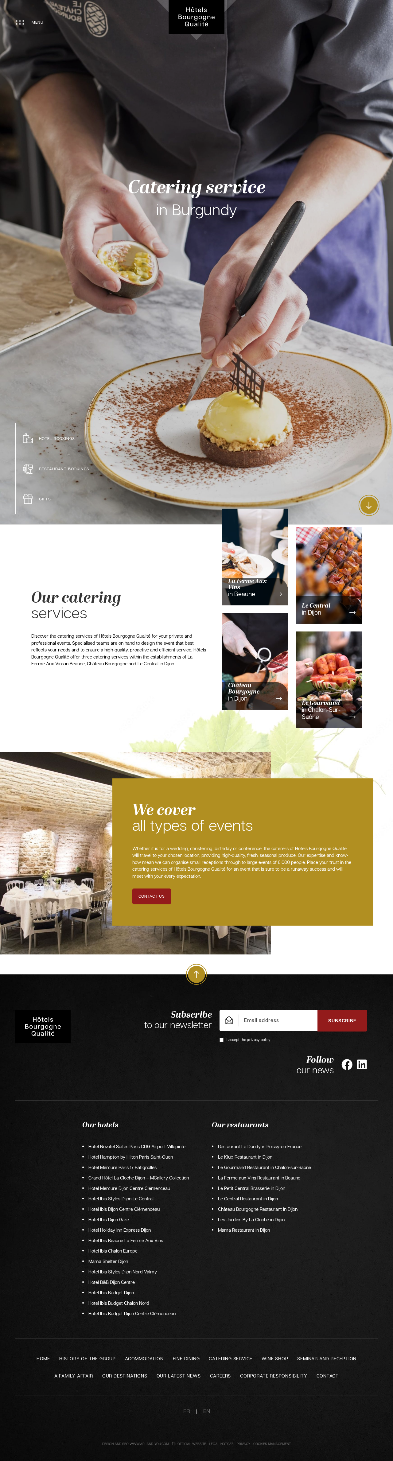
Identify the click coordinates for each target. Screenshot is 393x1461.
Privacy (243, 1444)
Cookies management (272, 1444)
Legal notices (221, 1444)
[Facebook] (346, 1064)
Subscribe (342, 1020)
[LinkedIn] (362, 1064)
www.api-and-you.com (149, 1444)
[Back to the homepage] (196, 17)
